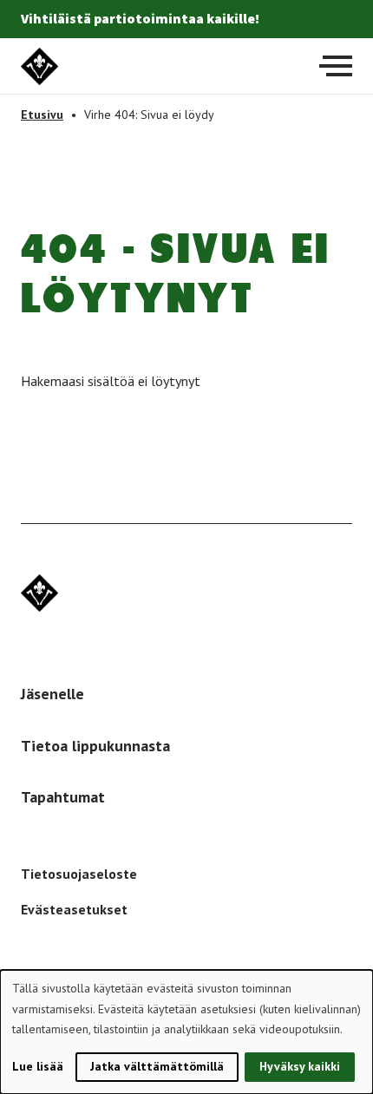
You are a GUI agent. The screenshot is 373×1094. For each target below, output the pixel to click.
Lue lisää (37, 1066)
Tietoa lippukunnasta (95, 746)
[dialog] (186, 1032)
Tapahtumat (63, 797)
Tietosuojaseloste (79, 873)
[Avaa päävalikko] (335, 65)
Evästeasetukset (74, 909)
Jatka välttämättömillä (157, 1066)
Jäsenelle (52, 694)
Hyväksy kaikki (299, 1066)
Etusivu (42, 114)
